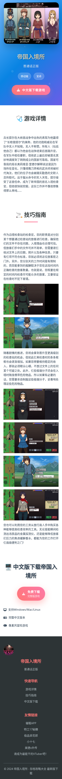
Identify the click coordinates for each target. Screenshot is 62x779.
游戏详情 (31, 689)
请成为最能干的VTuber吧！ (31, 754)
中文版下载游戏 (33, 90)
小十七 (31, 742)
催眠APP (31, 723)
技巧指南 (31, 695)
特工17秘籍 (31, 729)
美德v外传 (31, 748)
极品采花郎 (31, 735)
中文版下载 (31, 701)
